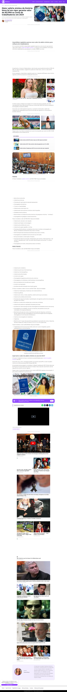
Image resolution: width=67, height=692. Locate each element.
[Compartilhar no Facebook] (45, 405)
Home (33, 1)
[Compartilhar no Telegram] (52, 405)
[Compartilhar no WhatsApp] (42, 405)
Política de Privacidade (38, 688)
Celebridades (47, 1)
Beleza (60, 1)
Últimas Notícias (39, 1)
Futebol (56, 1)
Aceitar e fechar (9, 684)
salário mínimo (26, 178)
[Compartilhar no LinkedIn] (50, 405)
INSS (64, 1)
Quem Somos (8, 688)
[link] (18, 672)
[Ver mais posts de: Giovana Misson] (3, 21)
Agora (52, 1)
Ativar (52, 400)
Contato (31, 688)
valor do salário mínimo (28, 47)
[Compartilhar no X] (47, 405)
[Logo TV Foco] (6, 1)
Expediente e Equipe (16, 688)
